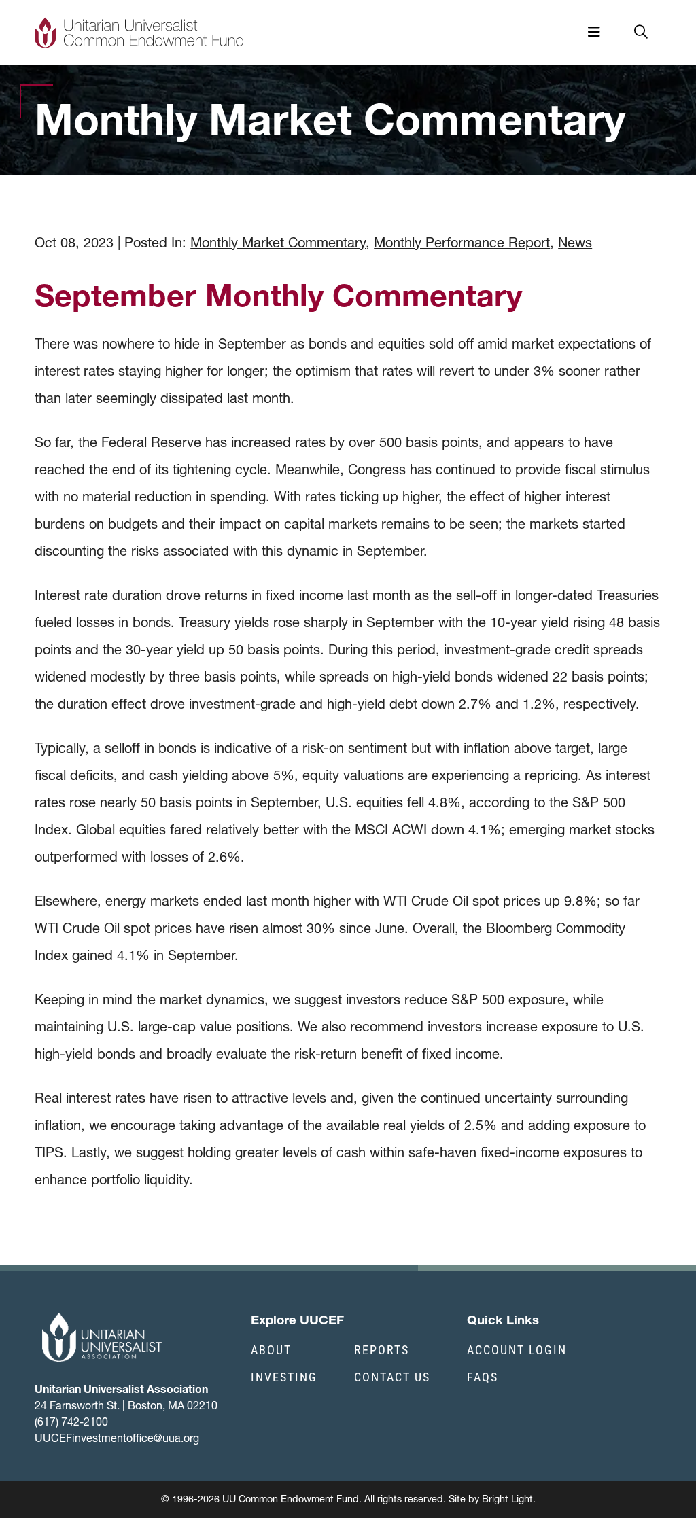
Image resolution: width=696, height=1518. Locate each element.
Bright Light (507, 1499)
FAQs (482, 1377)
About (271, 1349)
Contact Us (392, 1377)
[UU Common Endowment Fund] (139, 32)
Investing (284, 1377)
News (575, 242)
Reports (381, 1349)
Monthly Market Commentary (278, 242)
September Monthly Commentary (278, 295)
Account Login (517, 1349)
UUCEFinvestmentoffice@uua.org (117, 1438)
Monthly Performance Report (462, 242)
